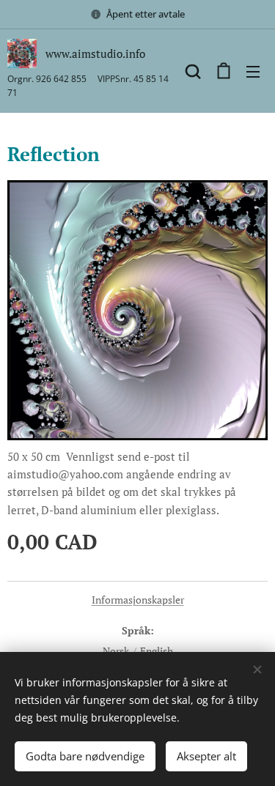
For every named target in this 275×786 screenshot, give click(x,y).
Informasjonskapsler (138, 600)
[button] (193, 71)
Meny (253, 71)
